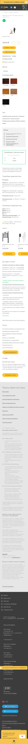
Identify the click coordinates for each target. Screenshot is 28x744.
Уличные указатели (14, 118)
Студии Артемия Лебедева (10, 693)
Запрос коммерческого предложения (10, 399)
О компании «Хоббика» (10, 604)
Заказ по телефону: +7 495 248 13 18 (12, 222)
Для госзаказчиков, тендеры (8, 395)
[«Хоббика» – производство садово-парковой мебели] (5, 7)
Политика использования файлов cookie (11, 729)
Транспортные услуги (7, 345)
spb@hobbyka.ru (7, 646)
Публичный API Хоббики (9, 625)
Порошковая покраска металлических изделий (13, 342)
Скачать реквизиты (10, 352)
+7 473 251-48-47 (8, 674)
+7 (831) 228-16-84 (8, 665)
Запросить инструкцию (11, 139)
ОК (22, 736)
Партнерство (7, 607)
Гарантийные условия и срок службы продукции (13, 320)
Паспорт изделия (10, 134)
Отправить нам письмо (9, 223)
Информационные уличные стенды (10, 116)
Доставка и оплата (7, 58)
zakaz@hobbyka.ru (16, 557)
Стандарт (5, 71)
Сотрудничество (8, 610)
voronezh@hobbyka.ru (9, 672)
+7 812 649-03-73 (8, 648)
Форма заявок (5, 391)
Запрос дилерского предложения (10, 418)
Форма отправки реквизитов (8, 403)
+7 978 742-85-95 (8, 657)
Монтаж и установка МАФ (8, 337)
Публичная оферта (6, 727)
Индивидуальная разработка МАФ (10, 331)
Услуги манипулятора (7, 347)
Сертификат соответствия (12, 136)
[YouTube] (3, 702)
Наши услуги (7, 598)
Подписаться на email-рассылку (9, 715)
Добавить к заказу (9, 47)
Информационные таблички (9, 121)
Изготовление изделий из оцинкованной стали (13, 329)
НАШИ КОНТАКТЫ (8, 678)
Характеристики (6, 56)
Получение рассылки (7, 422)
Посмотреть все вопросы (8, 586)
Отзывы (14, 56)
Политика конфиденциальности (9, 721)
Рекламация (5, 411)
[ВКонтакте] (7, 702)
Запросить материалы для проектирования (12, 144)
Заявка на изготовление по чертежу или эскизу (13, 407)
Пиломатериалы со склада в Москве (10, 340)
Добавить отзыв (10, 375)
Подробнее (5, 315)
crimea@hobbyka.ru (8, 654)
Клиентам (6, 601)
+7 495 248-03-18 (8, 639)
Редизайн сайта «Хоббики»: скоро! (14, 2)
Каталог (6, 595)
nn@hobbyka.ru (7, 663)
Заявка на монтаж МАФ (7, 414)
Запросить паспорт (10, 141)
